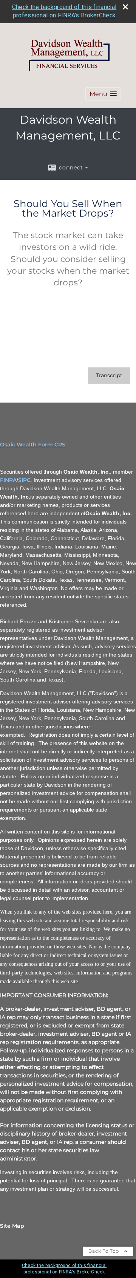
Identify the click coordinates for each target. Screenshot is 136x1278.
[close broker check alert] (125, 7)
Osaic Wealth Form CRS (32, 444)
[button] (103, 94)
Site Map (12, 1225)
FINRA (8, 480)
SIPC (24, 480)
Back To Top (104, 1251)
